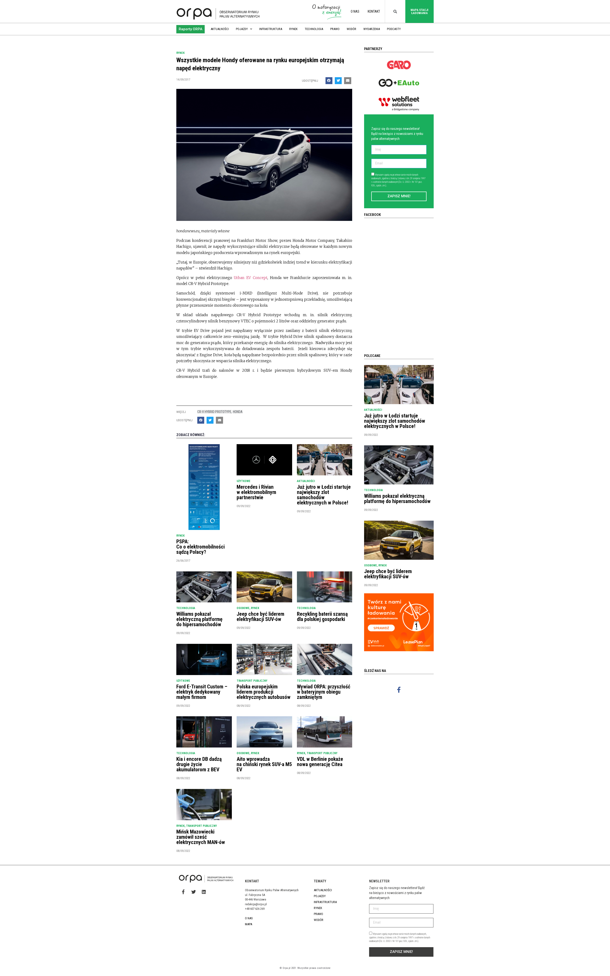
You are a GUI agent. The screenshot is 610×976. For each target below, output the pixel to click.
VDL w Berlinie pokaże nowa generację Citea (320, 761)
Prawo (335, 29)
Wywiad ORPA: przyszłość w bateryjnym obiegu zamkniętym (323, 692)
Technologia (314, 29)
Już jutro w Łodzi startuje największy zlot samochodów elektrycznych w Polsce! (324, 495)
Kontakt (374, 11)
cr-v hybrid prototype (214, 412)
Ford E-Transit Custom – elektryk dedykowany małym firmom (201, 692)
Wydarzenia (371, 29)
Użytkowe (243, 481)
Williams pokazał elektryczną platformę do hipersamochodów (199, 619)
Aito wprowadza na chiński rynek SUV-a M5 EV (264, 764)
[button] (190, 29)
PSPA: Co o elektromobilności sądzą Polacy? (200, 547)
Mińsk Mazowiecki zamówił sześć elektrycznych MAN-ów (200, 837)
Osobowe (243, 608)
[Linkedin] (203, 891)
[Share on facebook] (328, 80)
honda (238, 412)
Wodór (351, 29)
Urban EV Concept (250, 277)
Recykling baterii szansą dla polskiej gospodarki (322, 616)
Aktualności (220, 29)
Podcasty (394, 29)
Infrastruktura (270, 29)
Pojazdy (242, 29)
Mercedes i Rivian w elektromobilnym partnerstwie (256, 492)
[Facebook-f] (399, 689)
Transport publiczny (252, 680)
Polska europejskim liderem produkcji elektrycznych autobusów (263, 692)
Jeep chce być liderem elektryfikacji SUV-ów (260, 616)
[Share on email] (347, 80)
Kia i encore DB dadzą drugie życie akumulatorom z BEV (199, 764)
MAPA (248, 924)
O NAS (355, 11)
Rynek (293, 29)
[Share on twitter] (338, 80)
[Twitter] (193, 891)
